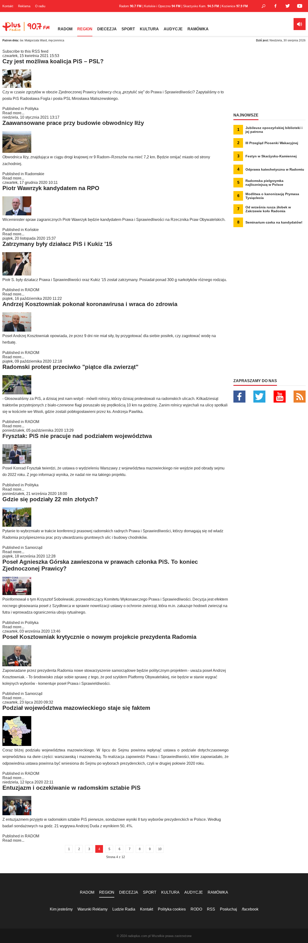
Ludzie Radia (123, 909)
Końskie (32, 230)
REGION (84, 29)
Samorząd (33, 547)
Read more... (13, 113)
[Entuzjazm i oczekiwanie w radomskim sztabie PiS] (16, 814)
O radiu (40, 6)
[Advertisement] (269, 79)
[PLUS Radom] (26, 29)
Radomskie (34, 174)
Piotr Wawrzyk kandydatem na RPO (50, 188)
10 (159, 849)
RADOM (65, 29)
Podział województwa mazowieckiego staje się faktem (76, 708)
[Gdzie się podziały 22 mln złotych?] (16, 525)
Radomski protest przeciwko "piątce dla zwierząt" (70, 367)
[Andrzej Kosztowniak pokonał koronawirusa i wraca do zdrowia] (16, 330)
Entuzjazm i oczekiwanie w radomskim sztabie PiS (71, 787)
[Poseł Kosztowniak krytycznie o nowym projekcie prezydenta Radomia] (16, 665)
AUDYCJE (173, 29)
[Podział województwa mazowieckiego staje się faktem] (16, 745)
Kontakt (7, 6)
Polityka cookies (172, 909)
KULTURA (149, 29)
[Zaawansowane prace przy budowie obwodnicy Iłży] (16, 151)
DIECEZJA (107, 29)
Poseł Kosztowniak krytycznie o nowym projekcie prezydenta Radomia (99, 637)
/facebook (250, 909)
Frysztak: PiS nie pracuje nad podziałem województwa (77, 436)
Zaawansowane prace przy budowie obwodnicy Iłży (73, 123)
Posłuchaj (228, 909)
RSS (211, 909)
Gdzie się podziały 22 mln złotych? (50, 499)
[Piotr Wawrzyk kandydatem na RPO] (16, 214)
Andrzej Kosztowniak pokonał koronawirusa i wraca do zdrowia (89, 304)
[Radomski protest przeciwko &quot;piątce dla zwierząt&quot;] (16, 393)
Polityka (31, 109)
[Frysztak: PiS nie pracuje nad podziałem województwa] (16, 463)
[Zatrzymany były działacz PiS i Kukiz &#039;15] (16, 274)
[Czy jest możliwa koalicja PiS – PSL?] (16, 86)
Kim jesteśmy (61, 909)
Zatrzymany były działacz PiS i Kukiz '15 (57, 244)
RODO (196, 909)
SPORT (128, 29)
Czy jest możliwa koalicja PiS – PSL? (53, 61)
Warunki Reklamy (92, 909)
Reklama (24, 6)
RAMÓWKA (198, 29)
